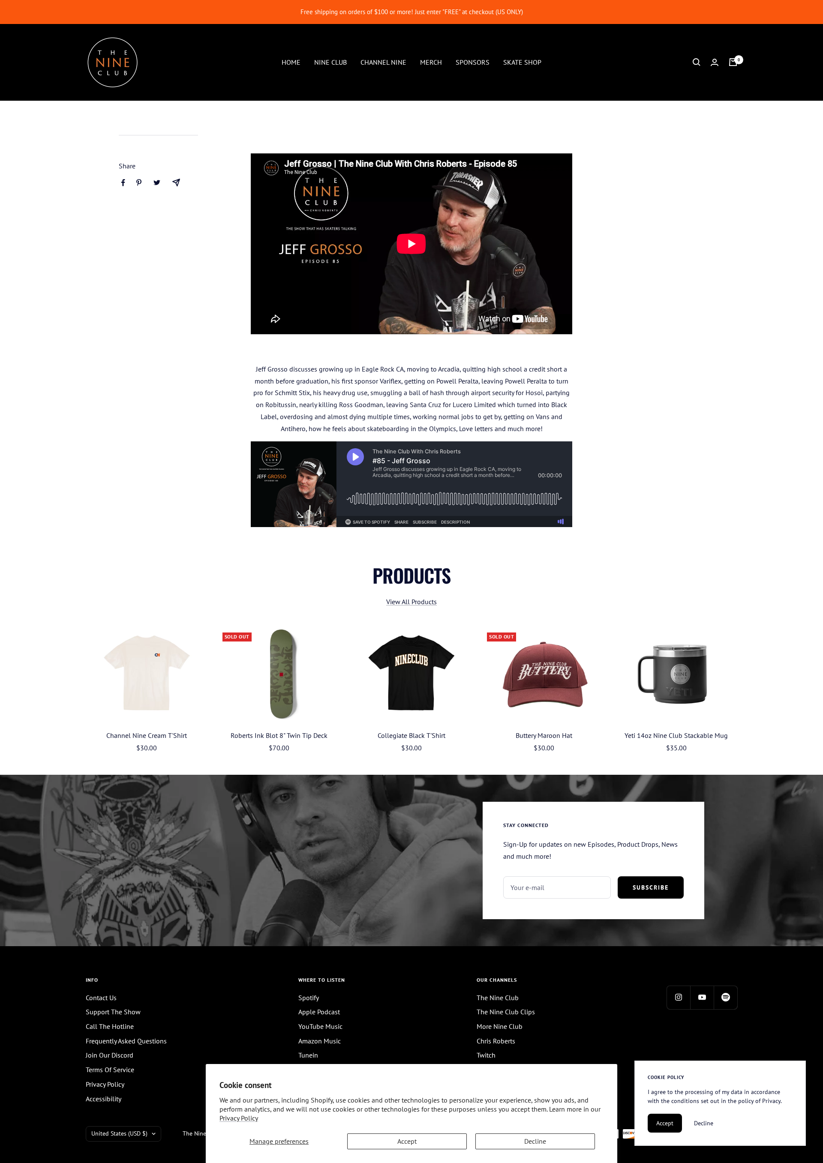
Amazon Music (319, 1041)
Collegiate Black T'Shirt (411, 735)
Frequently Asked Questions (126, 1041)
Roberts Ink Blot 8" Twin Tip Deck (279, 735)
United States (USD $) (119, 1133)
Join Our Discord (109, 1055)
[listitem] (123, 182)
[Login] (714, 62)
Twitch (486, 1055)
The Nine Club (498, 997)
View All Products (411, 601)
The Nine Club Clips (506, 1011)
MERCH (431, 61)
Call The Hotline (110, 1026)
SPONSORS (473, 61)
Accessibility (103, 1098)
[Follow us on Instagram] (678, 997)
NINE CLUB (330, 61)
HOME (291, 61)
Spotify (308, 997)
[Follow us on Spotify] (725, 997)
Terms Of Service (110, 1069)
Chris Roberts (496, 1041)
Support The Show (113, 1011)
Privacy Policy (238, 1118)
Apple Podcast (319, 1011)
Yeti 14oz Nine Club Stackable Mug (676, 735)
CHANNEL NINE (383, 61)
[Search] (696, 62)
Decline (535, 1141)
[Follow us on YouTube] (702, 997)
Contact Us (101, 997)
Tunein (308, 1055)
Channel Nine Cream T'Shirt (146, 735)
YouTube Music (320, 1026)
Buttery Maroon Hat (544, 735)
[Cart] (733, 62)
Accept (407, 1141)
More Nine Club (500, 1026)
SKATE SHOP (522, 61)
